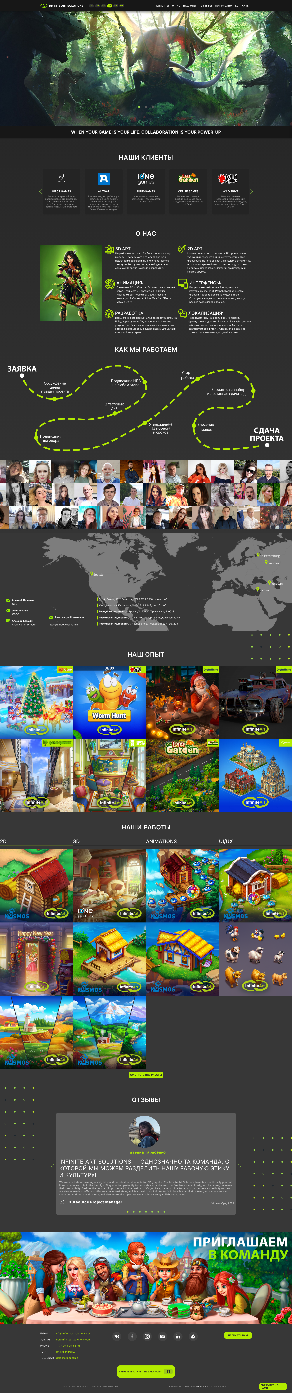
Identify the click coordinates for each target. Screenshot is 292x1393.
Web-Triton (201, 1386)
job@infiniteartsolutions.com (73, 1339)
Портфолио (223, 5)
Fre (103, 6)
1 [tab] (139, 107)
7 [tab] (164, 1212)
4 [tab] (146, 1212)
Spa (97, 6)
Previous (40, 191)
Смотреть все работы (146, 1074)
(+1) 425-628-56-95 (68, 1345)
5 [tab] (152, 1212)
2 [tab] (146, 107)
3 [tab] (153, 107)
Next (251, 191)
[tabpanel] (146, 1164)
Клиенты (162, 5)
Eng (91, 6)
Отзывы (206, 5)
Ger (121, 6)
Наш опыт (190, 5)
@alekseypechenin (67, 1357)
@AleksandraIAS (65, 1351)
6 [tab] (158, 1212)
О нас (176, 5)
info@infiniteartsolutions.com (73, 1333)
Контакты (242, 5)
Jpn (115, 6)
